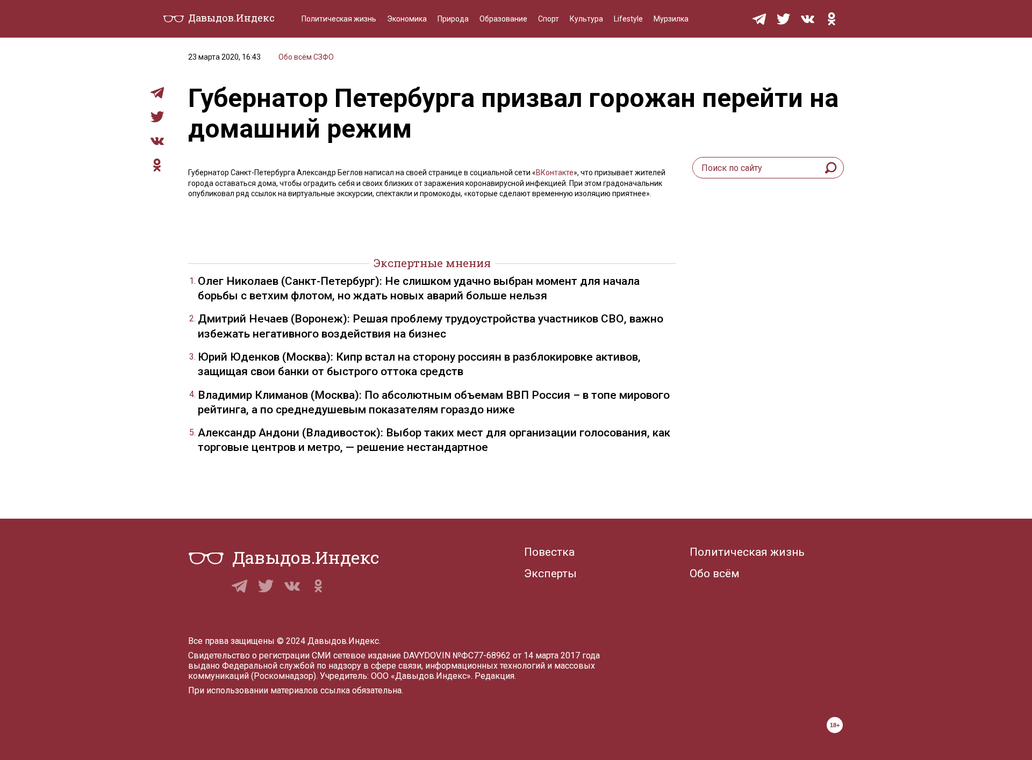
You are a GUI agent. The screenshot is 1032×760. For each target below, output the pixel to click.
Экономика (407, 19)
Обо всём (295, 57)
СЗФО (323, 57)
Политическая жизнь (339, 19)
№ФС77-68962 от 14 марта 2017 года (526, 655)
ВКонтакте (555, 172)
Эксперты (550, 573)
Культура (586, 19)
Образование (503, 19)
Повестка (549, 552)
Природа (453, 19)
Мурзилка (671, 19)
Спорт (548, 19)
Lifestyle (628, 19)
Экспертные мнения (432, 262)
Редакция (494, 676)
